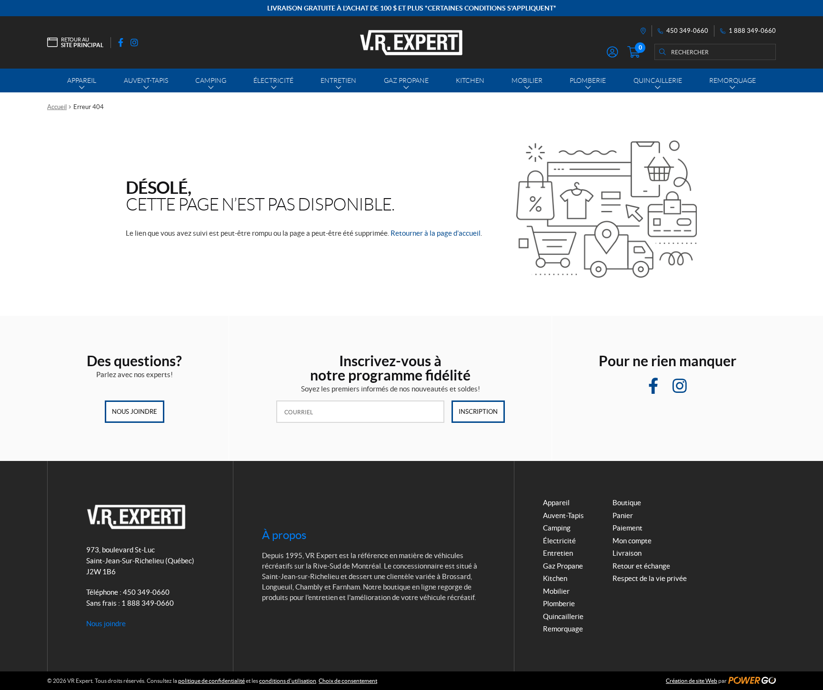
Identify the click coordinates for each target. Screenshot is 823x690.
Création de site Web (691, 681)
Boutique (626, 503)
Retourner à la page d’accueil (436, 233)
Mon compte (632, 541)
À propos (284, 535)
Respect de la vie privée (649, 578)
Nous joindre (134, 411)
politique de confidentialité (211, 681)
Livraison (627, 553)
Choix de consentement (348, 681)
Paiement (627, 528)
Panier (622, 515)
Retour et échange (641, 566)
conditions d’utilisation (287, 681)
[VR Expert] (411, 42)
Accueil (57, 106)
